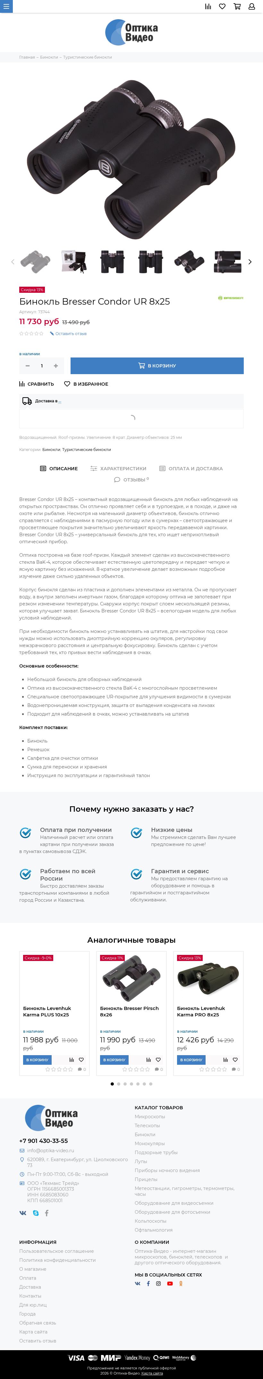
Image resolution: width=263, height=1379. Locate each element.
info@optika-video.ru (50, 1150)
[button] (112, 1084)
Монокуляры (150, 1143)
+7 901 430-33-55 (43, 1141)
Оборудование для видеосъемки (174, 1203)
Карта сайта (33, 1332)
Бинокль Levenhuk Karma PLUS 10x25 (47, 1011)
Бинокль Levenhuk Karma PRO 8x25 (201, 1011)
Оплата (27, 1278)
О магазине (33, 1269)
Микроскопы (150, 1117)
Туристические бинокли (86, 449)
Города (27, 1314)
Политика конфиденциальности (57, 1260)
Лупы (141, 1161)
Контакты (30, 1296)
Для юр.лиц (33, 1305)
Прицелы (146, 1179)
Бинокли (51, 449)
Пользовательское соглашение (56, 1251)
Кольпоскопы (150, 1221)
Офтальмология (154, 1230)
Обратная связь (37, 1323)
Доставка (30, 1287)
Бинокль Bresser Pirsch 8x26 (129, 1011)
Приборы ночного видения (167, 1170)
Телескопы (147, 1126)
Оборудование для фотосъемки (172, 1212)
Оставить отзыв (37, 1341)
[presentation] (12, 261)
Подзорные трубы (156, 1152)
